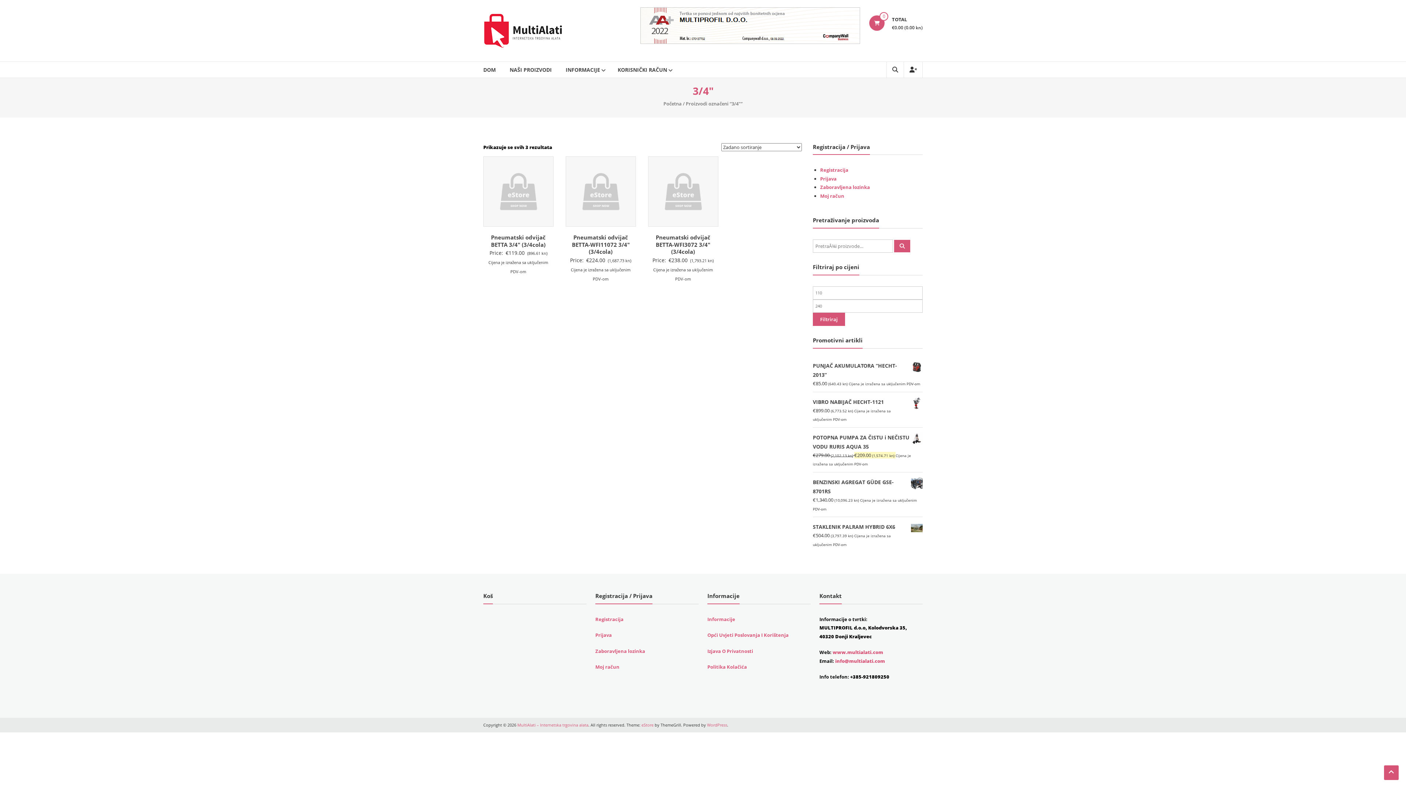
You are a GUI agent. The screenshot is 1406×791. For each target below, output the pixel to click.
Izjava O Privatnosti (730, 651)
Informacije (583, 69)
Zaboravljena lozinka (845, 187)
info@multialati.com (860, 661)
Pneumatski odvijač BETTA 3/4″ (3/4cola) (518, 241)
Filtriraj (829, 319)
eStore (647, 725)
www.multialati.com (858, 652)
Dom (489, 69)
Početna (672, 103)
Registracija (834, 170)
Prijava (828, 178)
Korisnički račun (642, 69)
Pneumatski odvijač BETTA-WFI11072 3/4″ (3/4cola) (601, 244)
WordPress (717, 725)
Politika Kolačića (727, 667)
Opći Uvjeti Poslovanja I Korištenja (748, 635)
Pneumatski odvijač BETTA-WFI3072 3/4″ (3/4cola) (683, 244)
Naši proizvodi (531, 69)
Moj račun (832, 196)
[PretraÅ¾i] (902, 246)
